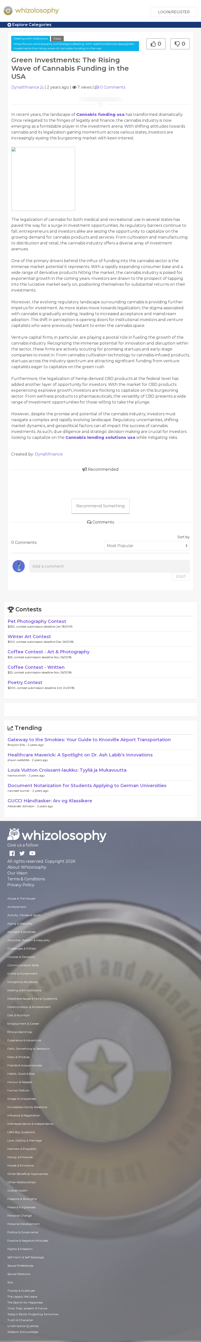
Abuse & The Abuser (21, 898)
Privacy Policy (20, 885)
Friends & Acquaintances (24, 1065)
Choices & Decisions (21, 957)
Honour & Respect (20, 1082)
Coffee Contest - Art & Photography (48, 652)
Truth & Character (20, 1320)
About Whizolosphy (26, 867)
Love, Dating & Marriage (24, 1140)
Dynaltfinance (25, 87)
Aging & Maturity (19, 923)
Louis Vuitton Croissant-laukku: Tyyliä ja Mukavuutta (67, 770)
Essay (57, 38)
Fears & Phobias (18, 1057)
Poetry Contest (25, 682)
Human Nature (18, 1090)
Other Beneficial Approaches (27, 1174)
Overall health (17, 1190)
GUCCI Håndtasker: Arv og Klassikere (50, 801)
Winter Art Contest (29, 636)
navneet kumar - (20, 790)
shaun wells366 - (20, 760)
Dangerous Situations (22, 982)
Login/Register (174, 12)
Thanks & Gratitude (21, 1290)
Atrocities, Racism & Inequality (28, 940)
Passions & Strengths (22, 1199)
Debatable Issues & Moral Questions (32, 998)
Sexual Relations (18, 1274)
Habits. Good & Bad (21, 1073)
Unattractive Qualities (22, 1326)
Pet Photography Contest (37, 621)
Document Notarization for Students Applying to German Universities (87, 785)
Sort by (183, 537)
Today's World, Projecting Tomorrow (33, 1314)
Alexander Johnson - (22, 806)
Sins (10, 1282)
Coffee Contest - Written (36, 667)
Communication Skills (23, 965)
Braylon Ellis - (18, 745)
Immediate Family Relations (27, 1107)
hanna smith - (18, 775)
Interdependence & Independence (30, 1124)
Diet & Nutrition (18, 1015)
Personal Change (19, 1215)
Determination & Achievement (29, 1007)
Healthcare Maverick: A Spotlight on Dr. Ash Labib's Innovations (80, 755)
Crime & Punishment (22, 973)
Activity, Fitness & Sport (24, 915)
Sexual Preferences (20, 1265)
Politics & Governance (22, 1232)
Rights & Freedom (20, 1249)
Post (181, 577)
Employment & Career (23, 1023)
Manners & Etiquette (21, 1149)
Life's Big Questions (21, 1132)
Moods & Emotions (20, 1165)
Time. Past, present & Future (27, 1308)
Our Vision (17, 873)
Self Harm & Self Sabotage (25, 1257)
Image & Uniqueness (21, 1098)
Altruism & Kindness (21, 932)
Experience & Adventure (24, 1040)
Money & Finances (20, 1157)
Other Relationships (21, 1182)
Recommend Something (100, 506)
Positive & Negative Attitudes (27, 1240)
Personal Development (23, 1224)
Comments (112, 87)
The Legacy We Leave (22, 1296)
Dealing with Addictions (31, 38)
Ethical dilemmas (19, 1032)
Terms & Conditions (26, 879)
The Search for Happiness (25, 1302)
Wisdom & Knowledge (22, 1332)
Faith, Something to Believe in (28, 1048)
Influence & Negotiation (23, 1115)
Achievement (16, 907)
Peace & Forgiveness (21, 1207)
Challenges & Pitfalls (21, 948)
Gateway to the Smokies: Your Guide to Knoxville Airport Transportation (89, 739)
